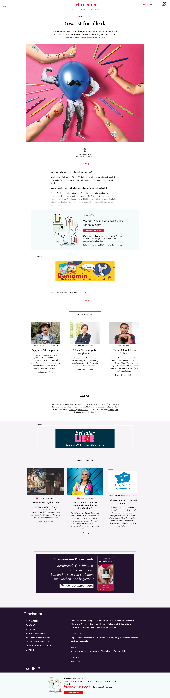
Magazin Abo (77, 651)
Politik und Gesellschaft (82, 627)
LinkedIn (89, 412)
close (122, 675)
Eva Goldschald (42, 372)
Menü (5, 6)
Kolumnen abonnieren (38, 637)
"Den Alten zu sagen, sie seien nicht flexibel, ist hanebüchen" (85, 505)
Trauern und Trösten (106, 627)
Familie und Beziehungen (83, 621)
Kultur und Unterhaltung (119, 624)
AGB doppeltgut (114, 638)
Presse (117, 651)
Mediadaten (106, 651)
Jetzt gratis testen (73, 692)
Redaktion (76, 661)
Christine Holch (86, 154)
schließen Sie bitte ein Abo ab (96, 407)
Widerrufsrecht (130, 638)
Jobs (124, 651)
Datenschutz (89, 638)
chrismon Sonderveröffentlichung (122, 496)
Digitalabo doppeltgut (38, 642)
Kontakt (101, 638)
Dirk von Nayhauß (120, 375)
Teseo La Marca (42, 521)
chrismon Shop (92, 651)
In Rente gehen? (86, 498)
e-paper (30, 650)
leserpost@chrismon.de (78, 409)
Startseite (74, 9)
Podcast (30, 625)
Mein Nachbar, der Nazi (46, 502)
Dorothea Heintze (83, 533)
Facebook (77, 412)
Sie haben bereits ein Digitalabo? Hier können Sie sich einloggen (103, 245)
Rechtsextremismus (47, 498)
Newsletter (32, 621)
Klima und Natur (79, 624)
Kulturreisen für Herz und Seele (122, 501)
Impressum (76, 638)
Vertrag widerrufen (80, 641)
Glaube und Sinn (105, 621)
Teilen (84, 164)
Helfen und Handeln (124, 621)
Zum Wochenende (35, 633)
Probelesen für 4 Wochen (93, 230)
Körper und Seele (97, 624)
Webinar (30, 629)
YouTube (27, 668)
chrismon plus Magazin (39, 646)
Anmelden (164, 4)
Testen (147, 4)
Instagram (113, 409)
